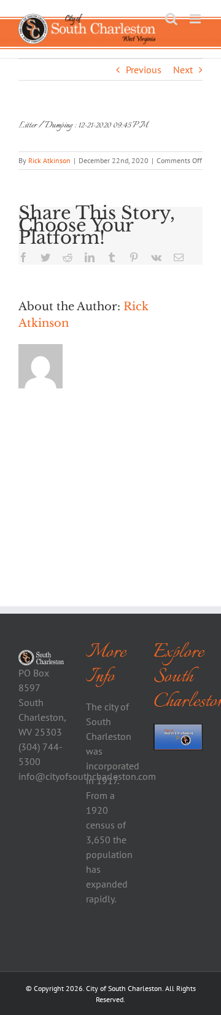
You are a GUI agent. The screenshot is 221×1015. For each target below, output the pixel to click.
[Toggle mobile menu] (196, 18)
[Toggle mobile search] (171, 18)
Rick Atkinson (49, 160)
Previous (143, 69)
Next (183, 69)
